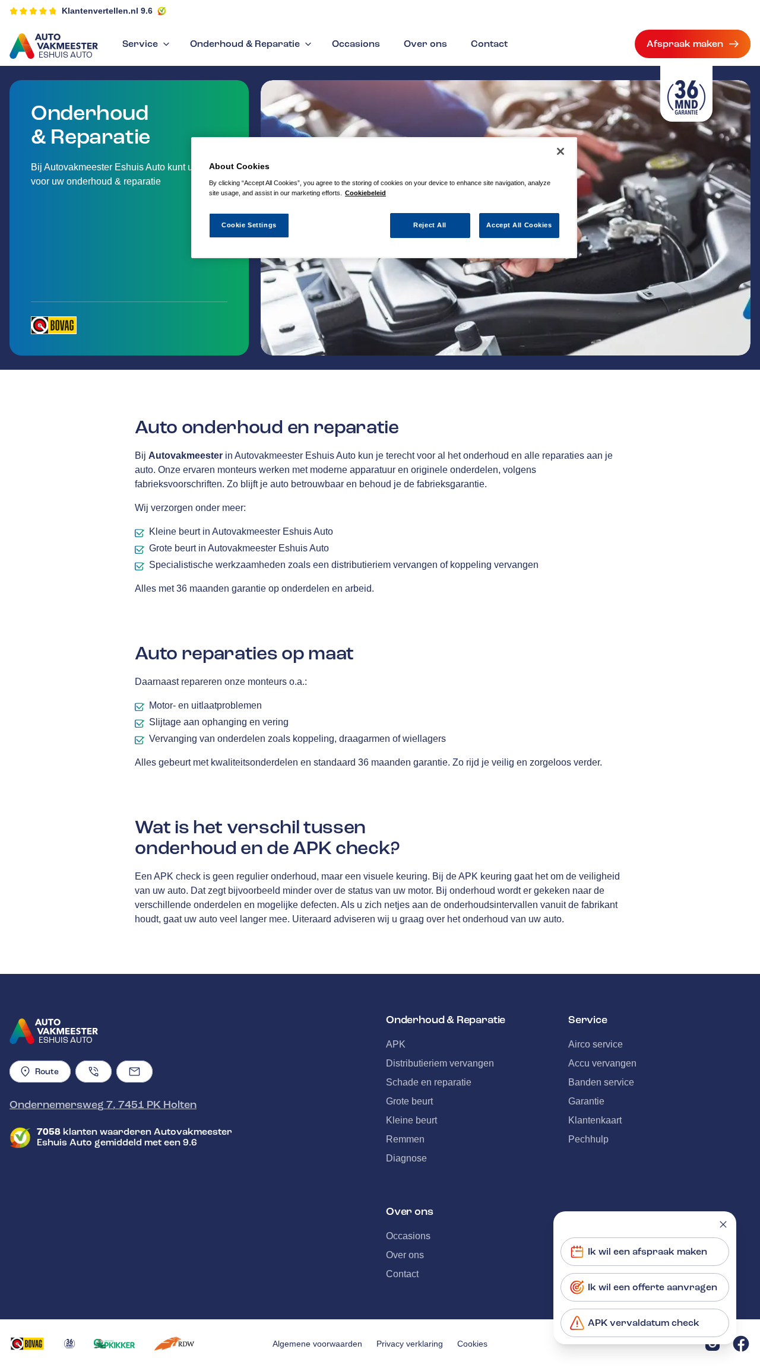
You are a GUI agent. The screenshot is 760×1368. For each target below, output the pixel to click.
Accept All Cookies (519, 224)
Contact (489, 44)
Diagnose (406, 1158)
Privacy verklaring (409, 1343)
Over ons (425, 44)
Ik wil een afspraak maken (647, 1252)
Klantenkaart (595, 1120)
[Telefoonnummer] (93, 1072)
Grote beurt (409, 1101)
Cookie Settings (249, 224)
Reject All (429, 224)
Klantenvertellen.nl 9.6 (107, 10)
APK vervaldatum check (643, 1323)
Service (140, 44)
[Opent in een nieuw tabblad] (54, 325)
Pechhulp (588, 1139)
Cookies (472, 1343)
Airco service (595, 1044)
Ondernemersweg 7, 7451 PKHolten (103, 1104)
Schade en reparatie (428, 1082)
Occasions (356, 44)
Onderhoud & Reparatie (245, 44)
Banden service (601, 1082)
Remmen (405, 1139)
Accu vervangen (602, 1063)
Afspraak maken (685, 44)
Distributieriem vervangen (440, 1063)
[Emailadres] (134, 1072)
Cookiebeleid (365, 192)
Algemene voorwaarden (317, 1343)
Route (47, 1072)
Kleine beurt (411, 1120)
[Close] (560, 151)
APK (396, 1044)
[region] (384, 198)
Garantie (586, 1101)
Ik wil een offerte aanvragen (652, 1287)
